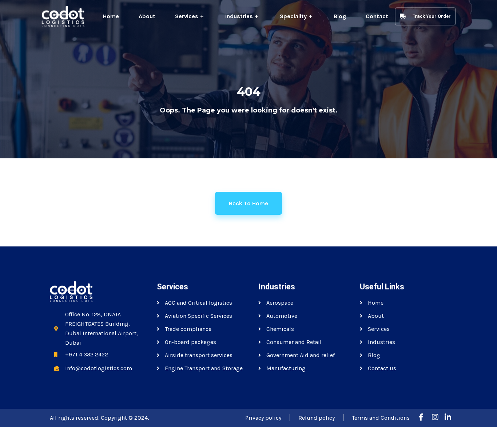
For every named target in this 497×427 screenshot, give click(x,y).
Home (111, 16)
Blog (340, 16)
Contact (377, 16)
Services (186, 16)
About (147, 16)
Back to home (248, 203)
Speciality (293, 16)
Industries (239, 16)
